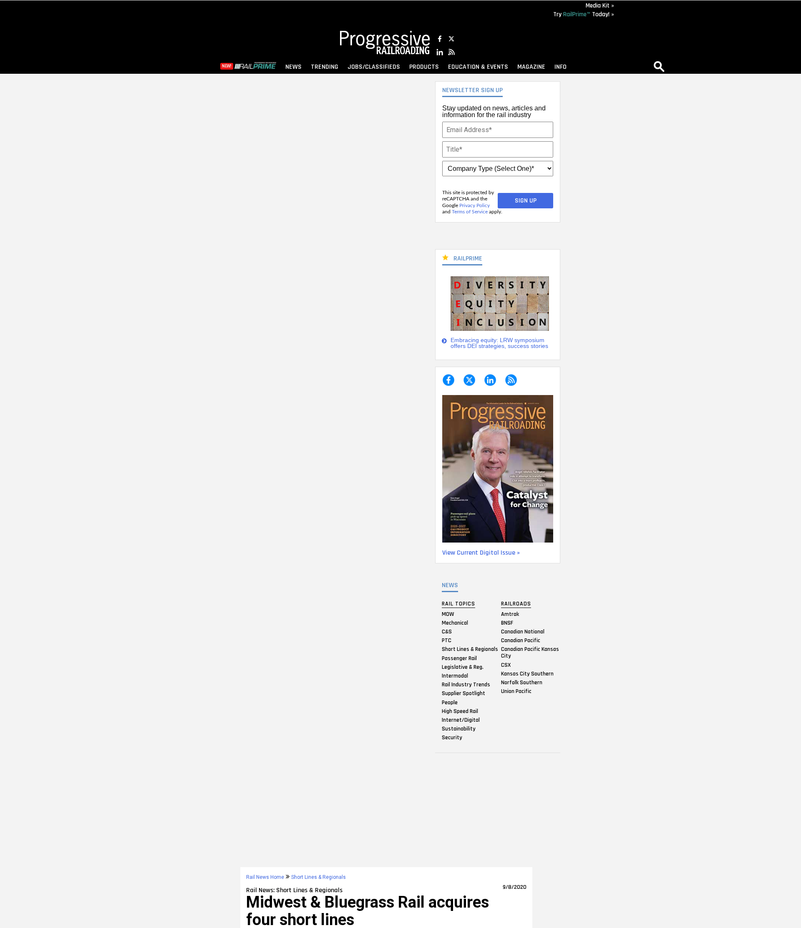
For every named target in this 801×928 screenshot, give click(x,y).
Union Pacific (516, 691)
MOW (448, 614)
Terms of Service (470, 211)
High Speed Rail (460, 711)
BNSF (507, 622)
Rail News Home (265, 877)
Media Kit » (600, 6)
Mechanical (455, 622)
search (659, 66)
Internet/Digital (461, 719)
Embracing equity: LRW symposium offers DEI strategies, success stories (499, 343)
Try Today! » (583, 14)
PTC (446, 640)
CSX (506, 664)
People (450, 702)
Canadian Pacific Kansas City (530, 652)
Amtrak (510, 614)
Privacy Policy (474, 205)
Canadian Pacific (520, 640)
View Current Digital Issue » (481, 552)
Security (452, 737)
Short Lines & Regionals (470, 649)
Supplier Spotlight (463, 693)
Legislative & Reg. (463, 666)
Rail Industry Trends (466, 684)
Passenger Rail (459, 658)
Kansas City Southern (527, 673)
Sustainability (459, 729)
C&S (447, 631)
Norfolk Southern (521, 682)
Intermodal (455, 676)
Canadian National (522, 631)
